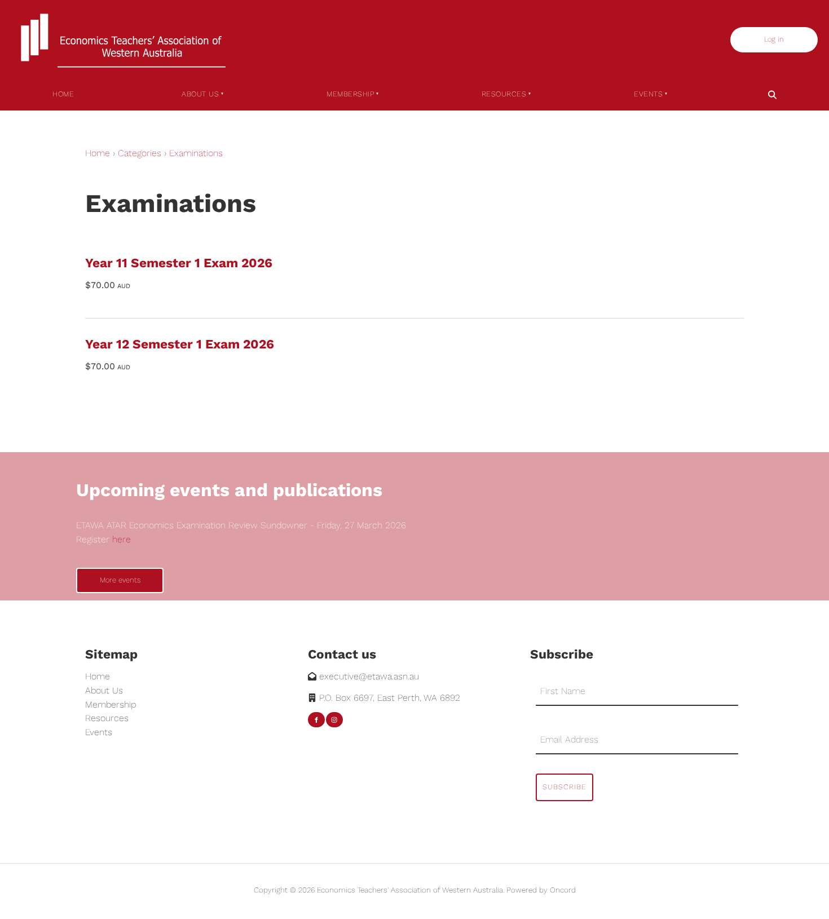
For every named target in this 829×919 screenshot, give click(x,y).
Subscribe (565, 787)
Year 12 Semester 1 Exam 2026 (179, 344)
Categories (139, 153)
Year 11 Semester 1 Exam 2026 (178, 262)
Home (63, 94)
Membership (350, 94)
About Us (200, 94)
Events (648, 94)
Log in (742, 33)
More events (96, 574)
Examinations (196, 153)
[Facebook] (316, 719)
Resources (504, 94)
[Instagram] (334, 719)
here (121, 539)
